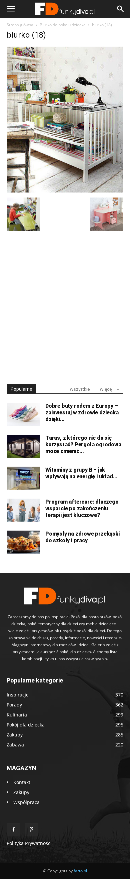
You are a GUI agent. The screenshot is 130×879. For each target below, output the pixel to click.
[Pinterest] (31, 829)
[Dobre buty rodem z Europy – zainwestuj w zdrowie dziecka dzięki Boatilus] (23, 414)
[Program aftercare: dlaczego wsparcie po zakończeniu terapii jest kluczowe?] (23, 510)
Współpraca (26, 802)
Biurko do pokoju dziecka (63, 25)
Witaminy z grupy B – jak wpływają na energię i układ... (81, 473)
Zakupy (21, 792)
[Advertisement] (65, 304)
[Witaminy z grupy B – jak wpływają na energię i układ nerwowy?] (23, 478)
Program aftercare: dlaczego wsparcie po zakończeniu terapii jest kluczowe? (82, 508)
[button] (10, 9)
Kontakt (21, 782)
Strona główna (20, 25)
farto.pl (80, 871)
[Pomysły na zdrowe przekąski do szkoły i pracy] (23, 542)
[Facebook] (13, 829)
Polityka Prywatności (29, 843)
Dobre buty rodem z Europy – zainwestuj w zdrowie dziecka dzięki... (81, 412)
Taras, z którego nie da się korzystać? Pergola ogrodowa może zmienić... (83, 444)
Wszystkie (80, 389)
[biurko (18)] (65, 191)
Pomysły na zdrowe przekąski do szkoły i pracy (82, 537)
